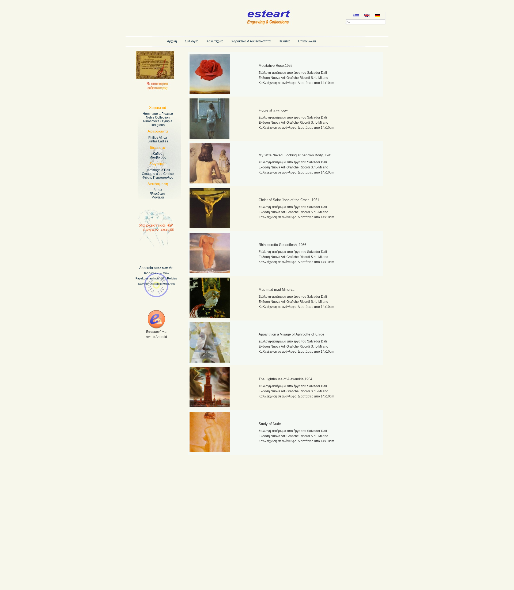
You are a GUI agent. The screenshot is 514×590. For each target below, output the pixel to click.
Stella (158, 283)
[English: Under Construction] (366, 16)
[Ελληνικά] (356, 16)
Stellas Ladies (158, 141)
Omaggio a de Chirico (158, 174)
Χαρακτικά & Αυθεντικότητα (251, 41)
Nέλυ (163, 278)
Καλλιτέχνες (214, 41)
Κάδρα (157, 154)
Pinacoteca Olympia (157, 121)
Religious (158, 125)
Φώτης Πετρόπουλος (157, 177)
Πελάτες (284, 41)
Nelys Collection (158, 117)
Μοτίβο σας (157, 157)
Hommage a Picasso (158, 114)
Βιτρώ (157, 190)
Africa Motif (161, 268)
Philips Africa (157, 137)
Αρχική (172, 41)
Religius (172, 278)
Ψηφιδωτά (157, 194)
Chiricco (156, 273)
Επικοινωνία (307, 41)
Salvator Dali (146, 283)
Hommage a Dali (157, 170)
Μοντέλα (158, 197)
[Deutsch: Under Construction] (377, 16)
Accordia (146, 268)
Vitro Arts (169, 283)
